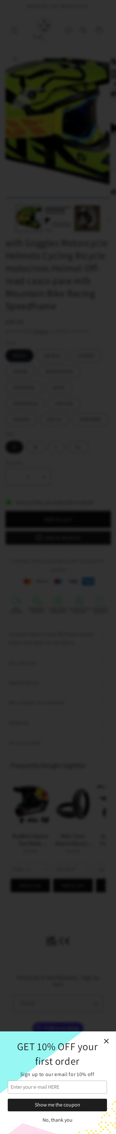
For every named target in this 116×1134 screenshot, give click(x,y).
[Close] (106, 1041)
